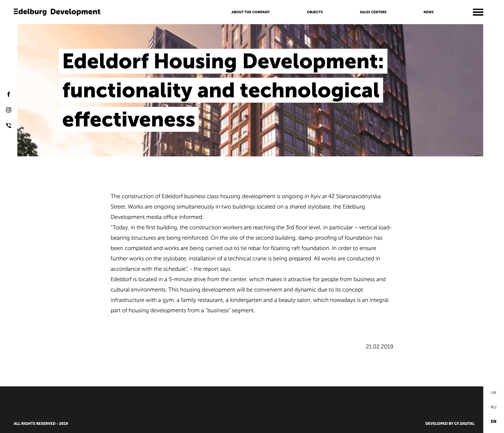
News (429, 12)
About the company (251, 12)
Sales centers (373, 12)
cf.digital (464, 423)
